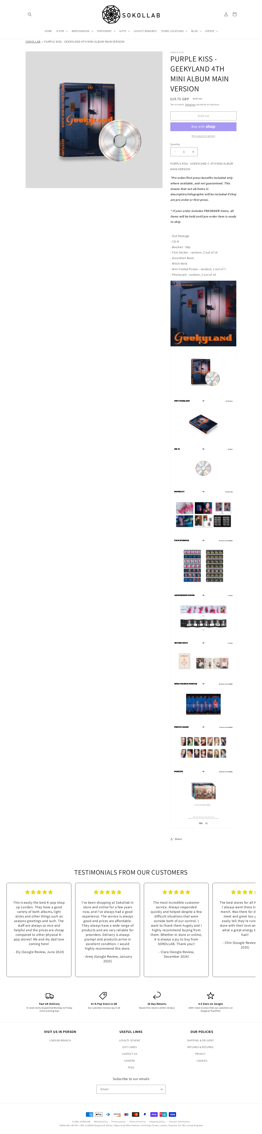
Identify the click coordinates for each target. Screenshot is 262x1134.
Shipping (190, 104)
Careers (129, 1060)
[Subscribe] (161, 1089)
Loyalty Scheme (129, 1040)
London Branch (60, 1040)
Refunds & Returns (200, 1047)
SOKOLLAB (33, 42)
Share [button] (178, 839)
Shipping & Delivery (200, 1040)
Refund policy (101, 1121)
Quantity (175, 144)
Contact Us (129, 1054)
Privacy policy (118, 1121)
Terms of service (137, 1121)
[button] (30, 14)
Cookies (201, 1060)
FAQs (131, 1067)
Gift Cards (129, 1047)
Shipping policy (157, 1121)
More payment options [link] (203, 135)
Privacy (200, 1054)
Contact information (179, 1121)
